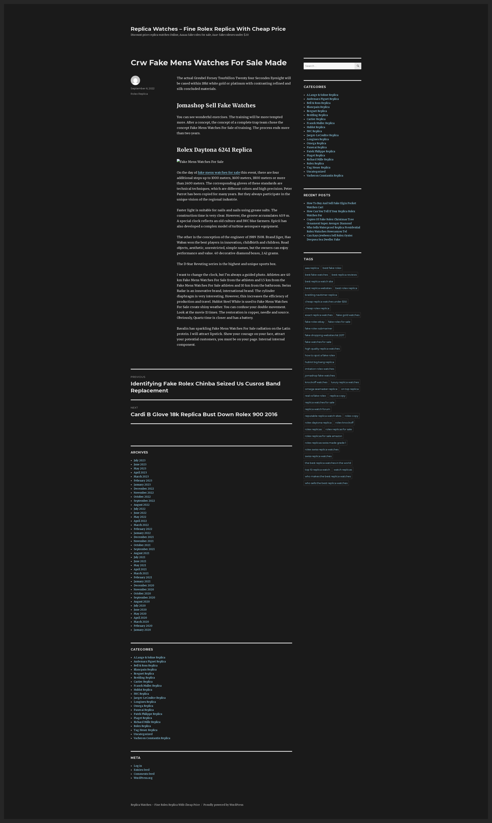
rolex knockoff (344, 422)
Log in (138, 765)
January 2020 (142, 630)
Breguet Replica (144, 673)
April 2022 (140, 521)
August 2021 (141, 553)
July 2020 (140, 605)
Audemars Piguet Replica (150, 661)
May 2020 (140, 613)
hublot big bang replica (319, 362)
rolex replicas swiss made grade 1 (325, 442)
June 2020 (140, 609)
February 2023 (143, 480)
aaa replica (312, 267)
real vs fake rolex (315, 395)
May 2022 (140, 517)
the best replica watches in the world (328, 462)
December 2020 (144, 585)
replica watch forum (317, 409)
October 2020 (142, 593)
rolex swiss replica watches (321, 449)
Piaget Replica (143, 718)
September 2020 (144, 597)
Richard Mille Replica (147, 722)
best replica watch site (319, 281)
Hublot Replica (143, 689)
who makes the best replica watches (328, 476)
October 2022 (142, 496)
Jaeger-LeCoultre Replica (150, 698)
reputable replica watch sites (323, 415)
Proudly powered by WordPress (223, 804)
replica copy (337, 395)
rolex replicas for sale (339, 429)
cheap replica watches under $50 (326, 301)
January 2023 (142, 484)
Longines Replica (145, 702)
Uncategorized (143, 734)
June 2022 (140, 513)
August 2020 (142, 601)
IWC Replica (141, 693)
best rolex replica (346, 288)
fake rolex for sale (339, 321)
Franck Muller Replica (148, 685)
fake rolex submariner (318, 328)
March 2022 (141, 525)
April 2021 (140, 569)
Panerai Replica (144, 710)
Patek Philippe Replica (148, 714)
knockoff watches (316, 382)
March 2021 (141, 573)
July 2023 (139, 460)
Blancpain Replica (145, 669)
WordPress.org (143, 778)
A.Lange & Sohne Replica (149, 657)
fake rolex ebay (314, 321)
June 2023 (140, 464)
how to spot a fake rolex (320, 355)
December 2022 (144, 488)
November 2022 (144, 492)
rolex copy (351, 415)
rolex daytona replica (318, 422)
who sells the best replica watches (326, 483)
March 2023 (141, 476)
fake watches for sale (318, 341)
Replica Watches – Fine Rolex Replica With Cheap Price (208, 29)
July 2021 (139, 557)
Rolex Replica (139, 93)
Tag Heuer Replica (145, 730)
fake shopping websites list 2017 (324, 335)
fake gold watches (347, 315)
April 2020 (140, 617)
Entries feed (142, 770)
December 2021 (144, 537)
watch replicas (343, 469)
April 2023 (140, 472)
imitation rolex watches (319, 368)
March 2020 (141, 621)
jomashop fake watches (320, 375)
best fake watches (316, 274)
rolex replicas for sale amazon (323, 436)
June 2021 (140, 561)
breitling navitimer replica (321, 294)
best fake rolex (332, 267)
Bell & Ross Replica (146, 665)
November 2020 (144, 589)
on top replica (350, 388)
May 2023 (140, 468)
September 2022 (144, 500)
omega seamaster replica (321, 388)
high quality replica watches (322, 348)
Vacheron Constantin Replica (152, 738)
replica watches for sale (319, 402)
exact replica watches (318, 315)
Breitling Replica (144, 677)
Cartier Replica (143, 681)
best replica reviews (344, 274)
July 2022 (139, 509)
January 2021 (142, 581)
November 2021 (143, 541)
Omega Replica (143, 706)
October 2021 (142, 545)
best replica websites (318, 288)
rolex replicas (313, 429)
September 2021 (144, 549)
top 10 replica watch (317, 469)
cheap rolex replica (317, 308)
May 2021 (140, 565)
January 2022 (142, 533)
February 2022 (143, 529)
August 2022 (142, 504)
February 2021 (143, 577)
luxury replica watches (345, 382)
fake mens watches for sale (219, 172)
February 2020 (143, 625)
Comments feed (144, 774)
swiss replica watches (318, 456)
